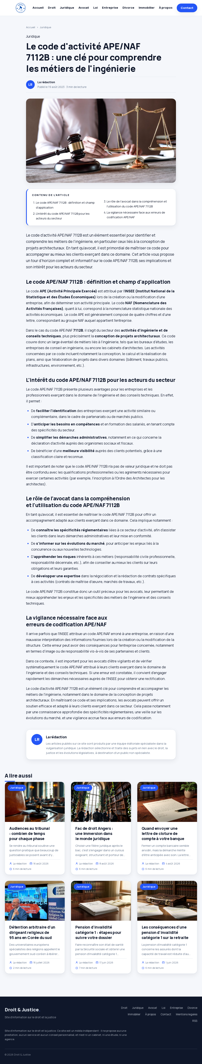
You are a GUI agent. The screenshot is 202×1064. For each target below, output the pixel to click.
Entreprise (110, 8)
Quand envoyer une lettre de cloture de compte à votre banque (163, 833)
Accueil (38, 8)
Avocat (84, 8)
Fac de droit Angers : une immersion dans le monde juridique (94, 833)
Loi (95, 8)
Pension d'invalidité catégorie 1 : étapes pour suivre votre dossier (98, 932)
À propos (165, 8)
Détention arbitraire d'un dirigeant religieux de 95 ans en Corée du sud (32, 932)
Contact (187, 8)
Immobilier (147, 8)
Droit (52, 8)
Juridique (67, 8)
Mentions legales (186, 1014)
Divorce (128, 8)
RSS (194, 1021)
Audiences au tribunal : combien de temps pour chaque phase (29, 833)
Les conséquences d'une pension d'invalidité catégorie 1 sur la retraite (165, 932)
